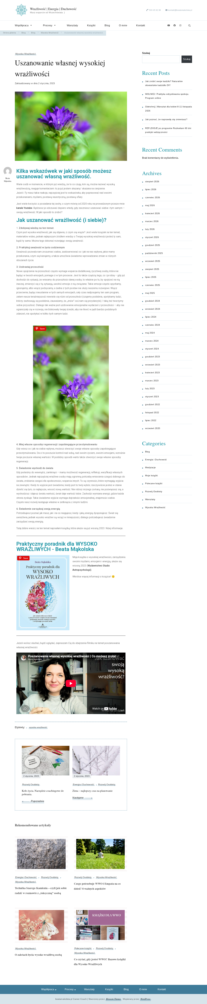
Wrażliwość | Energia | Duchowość (53, 9)
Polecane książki (83, 948)
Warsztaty (72, 25)
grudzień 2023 (152, 356)
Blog (107, 25)
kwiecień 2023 (152, 372)
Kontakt (140, 25)
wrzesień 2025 (152, 261)
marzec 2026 (152, 221)
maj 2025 (150, 293)
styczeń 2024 (152, 348)
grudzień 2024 (152, 301)
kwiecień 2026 (152, 213)
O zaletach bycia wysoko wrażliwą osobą (38, 955)
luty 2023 (150, 388)
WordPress (145, 998)
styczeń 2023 (152, 396)
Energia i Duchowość (26, 877)
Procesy (47, 25)
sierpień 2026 (152, 181)
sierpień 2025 (152, 269)
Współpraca (21, 25)
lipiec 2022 (150, 420)
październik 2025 (154, 253)
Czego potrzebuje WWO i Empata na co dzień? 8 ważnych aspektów (97, 886)
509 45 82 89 (155, 10)
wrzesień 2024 (152, 309)
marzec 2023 (152, 380)
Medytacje (150, 467)
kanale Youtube (24, 208)
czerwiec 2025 (152, 285)
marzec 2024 (152, 341)
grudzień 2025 (152, 245)
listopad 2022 (152, 412)
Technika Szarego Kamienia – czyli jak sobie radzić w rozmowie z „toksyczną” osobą (41, 890)
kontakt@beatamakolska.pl (180, 10)
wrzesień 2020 (152, 428)
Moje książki (151, 475)
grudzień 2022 (152, 404)
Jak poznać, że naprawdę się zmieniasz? (166, 119)
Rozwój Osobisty (49, 877)
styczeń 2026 (152, 237)
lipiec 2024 (150, 317)
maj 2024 (150, 333)
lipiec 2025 (150, 277)
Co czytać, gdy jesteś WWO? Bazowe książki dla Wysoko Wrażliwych (100, 961)
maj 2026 (150, 205)
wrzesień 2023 (152, 364)
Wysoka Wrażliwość (25, 54)
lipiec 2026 (150, 189)
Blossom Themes (113, 998)
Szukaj (146, 53)
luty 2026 (150, 229)
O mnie (123, 25)
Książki (91, 25)
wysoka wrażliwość (38, 727)
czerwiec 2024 (152, 325)
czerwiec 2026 (152, 197)
